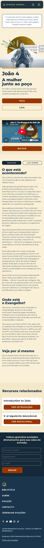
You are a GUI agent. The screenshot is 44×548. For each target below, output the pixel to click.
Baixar (22, 148)
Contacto (8, 507)
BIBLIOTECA (8, 490)
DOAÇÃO (7, 501)
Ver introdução (22, 407)
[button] (39, 4)
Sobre (5, 495)
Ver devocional (22, 421)
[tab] (11, 163)
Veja (22, 101)
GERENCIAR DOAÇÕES (14, 513)
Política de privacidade (10, 540)
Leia (22, 107)
